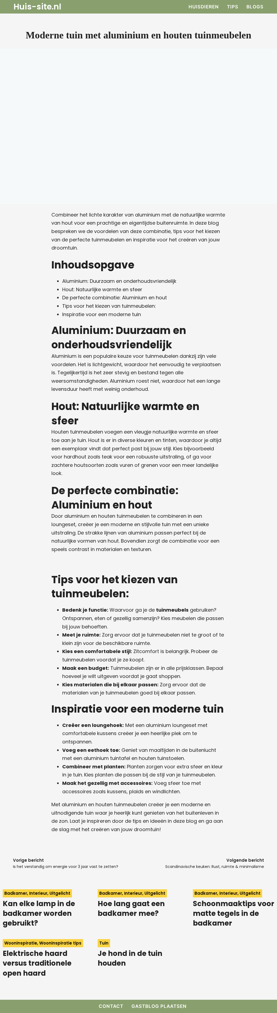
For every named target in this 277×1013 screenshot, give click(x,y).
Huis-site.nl (37, 7)
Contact (111, 1006)
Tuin (103, 943)
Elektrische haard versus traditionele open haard (37, 963)
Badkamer (15, 893)
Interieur (38, 893)
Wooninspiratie (20, 943)
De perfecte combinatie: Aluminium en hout (114, 297)
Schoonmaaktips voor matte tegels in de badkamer (233, 913)
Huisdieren (204, 6)
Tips (232, 6)
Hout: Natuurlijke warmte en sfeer (102, 289)
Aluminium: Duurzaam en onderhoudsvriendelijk (119, 281)
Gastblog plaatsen (159, 1006)
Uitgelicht (60, 893)
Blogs (254, 6)
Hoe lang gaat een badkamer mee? (131, 908)
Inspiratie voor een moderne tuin (101, 314)
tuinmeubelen (107, 239)
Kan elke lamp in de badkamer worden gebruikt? (39, 913)
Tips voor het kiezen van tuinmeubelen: (109, 306)
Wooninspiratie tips (60, 943)
